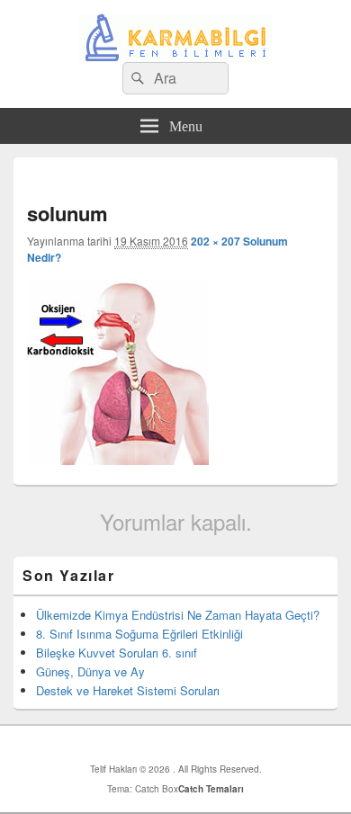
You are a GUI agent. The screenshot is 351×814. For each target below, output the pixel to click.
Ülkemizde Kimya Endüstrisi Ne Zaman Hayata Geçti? (178, 614)
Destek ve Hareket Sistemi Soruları (128, 690)
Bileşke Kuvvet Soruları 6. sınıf (116, 652)
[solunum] (118, 459)
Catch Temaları (211, 789)
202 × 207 (215, 241)
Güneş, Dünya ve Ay (90, 671)
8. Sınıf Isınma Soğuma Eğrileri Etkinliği (139, 633)
